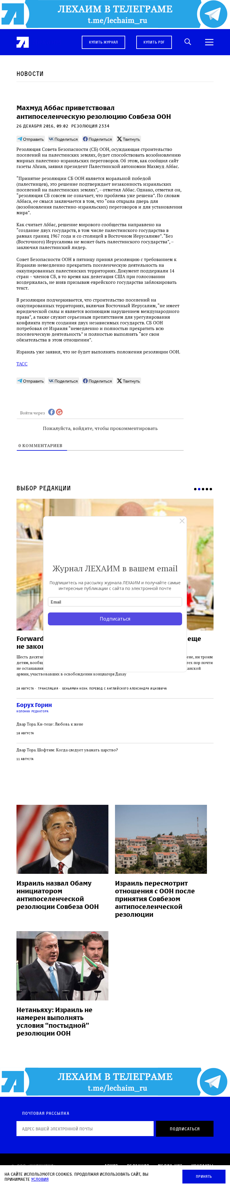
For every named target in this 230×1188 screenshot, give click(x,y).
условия (40, 1179)
